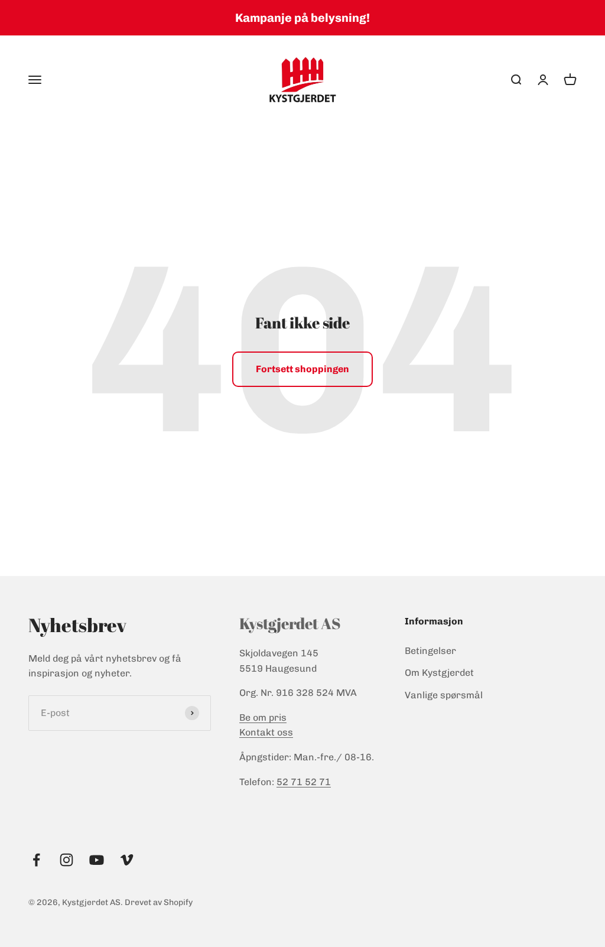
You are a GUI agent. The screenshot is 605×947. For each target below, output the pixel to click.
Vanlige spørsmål (444, 695)
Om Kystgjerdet (439, 672)
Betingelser (430, 650)
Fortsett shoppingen (302, 369)
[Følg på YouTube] (97, 860)
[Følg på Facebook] (36, 860)
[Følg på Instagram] (66, 860)
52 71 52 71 (304, 781)
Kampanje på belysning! (302, 18)
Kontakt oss (266, 732)
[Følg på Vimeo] (127, 860)
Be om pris (263, 717)
